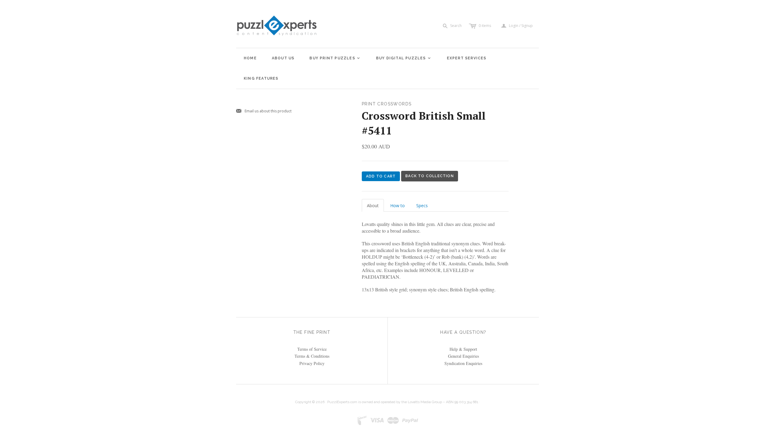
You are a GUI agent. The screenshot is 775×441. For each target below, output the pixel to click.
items (485, 25)
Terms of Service (312, 349)
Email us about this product (264, 111)
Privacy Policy (312, 363)
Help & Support (463, 349)
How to (397, 205)
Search (456, 25)
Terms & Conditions (312, 356)
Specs (422, 205)
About (373, 205)
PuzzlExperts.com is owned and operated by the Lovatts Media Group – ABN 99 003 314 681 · (403, 402)
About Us (283, 58)
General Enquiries (463, 356)
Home (250, 58)
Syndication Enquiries (463, 363)
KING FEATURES (261, 78)
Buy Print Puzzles (334, 58)
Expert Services (466, 58)
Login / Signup (521, 25)
